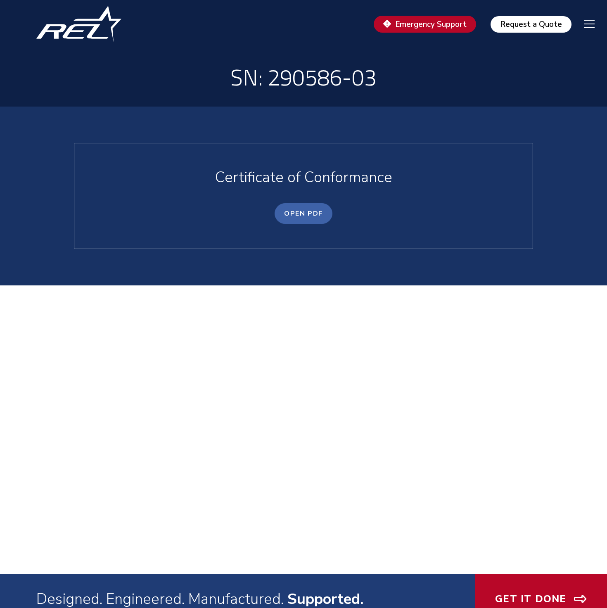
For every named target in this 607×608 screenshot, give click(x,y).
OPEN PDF (303, 213)
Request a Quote (531, 24)
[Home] (82, 24)
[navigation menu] (583, 24)
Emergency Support (431, 24)
